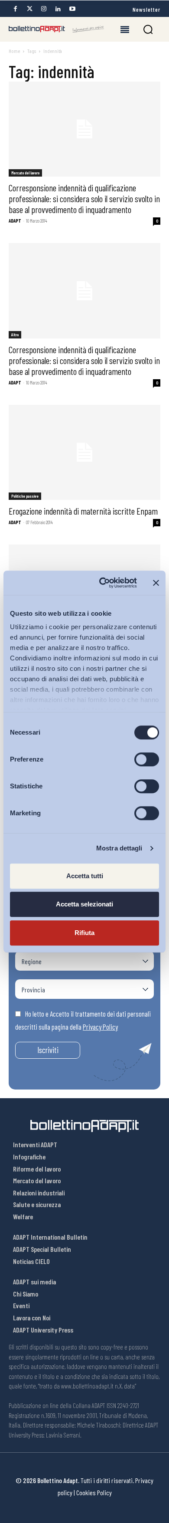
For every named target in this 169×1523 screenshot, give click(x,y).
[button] (148, 29)
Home (14, 51)
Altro (15, 334)
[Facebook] (15, 8)
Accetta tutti (84, 876)
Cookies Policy (94, 1492)
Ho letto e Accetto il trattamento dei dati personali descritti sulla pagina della (83, 1020)
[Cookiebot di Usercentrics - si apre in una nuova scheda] (102, 582)
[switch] (146, 759)
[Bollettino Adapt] (56, 29)
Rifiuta (84, 932)
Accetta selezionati (84, 904)
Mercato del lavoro (25, 172)
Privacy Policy (100, 1026)
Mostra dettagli (119, 848)
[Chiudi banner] (156, 583)
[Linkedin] (58, 8)
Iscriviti (47, 1050)
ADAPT (15, 220)
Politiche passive (25, 496)
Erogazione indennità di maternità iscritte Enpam (83, 510)
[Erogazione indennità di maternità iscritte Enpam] (84, 452)
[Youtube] (72, 8)
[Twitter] (29, 8)
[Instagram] (43, 8)
